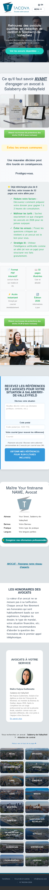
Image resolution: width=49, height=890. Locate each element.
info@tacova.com (40, 878)
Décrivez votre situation (25, 401)
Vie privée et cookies (22, 878)
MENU (37, 9)
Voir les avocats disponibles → (24, 51)
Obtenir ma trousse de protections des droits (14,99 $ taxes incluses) (24, 133)
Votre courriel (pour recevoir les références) (25, 432)
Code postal (25, 422)
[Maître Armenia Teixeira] (24, 676)
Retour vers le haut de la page (23, 743)
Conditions (6, 878)
